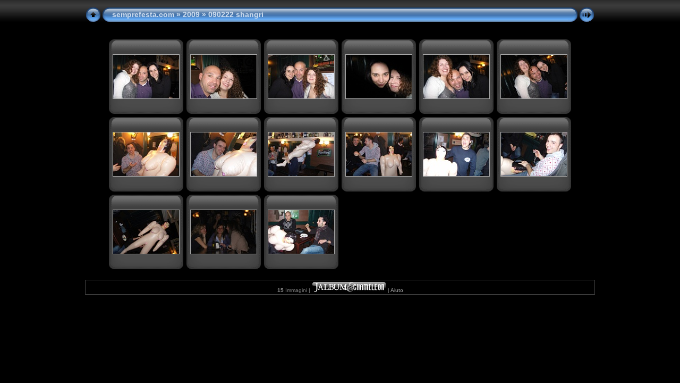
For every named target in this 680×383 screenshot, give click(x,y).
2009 (191, 14)
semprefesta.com (143, 14)
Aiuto (396, 290)
